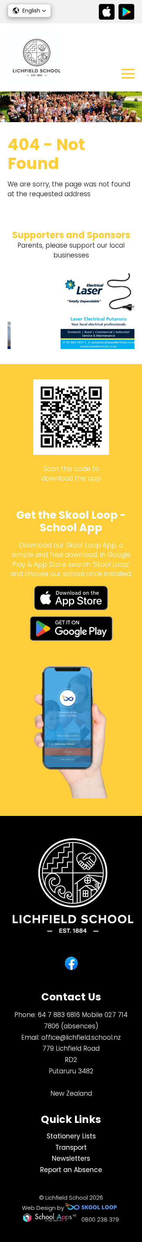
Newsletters (71, 1158)
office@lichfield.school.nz (81, 1037)
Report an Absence (71, 1169)
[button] (29, 10)
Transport (71, 1147)
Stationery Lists (71, 1136)
